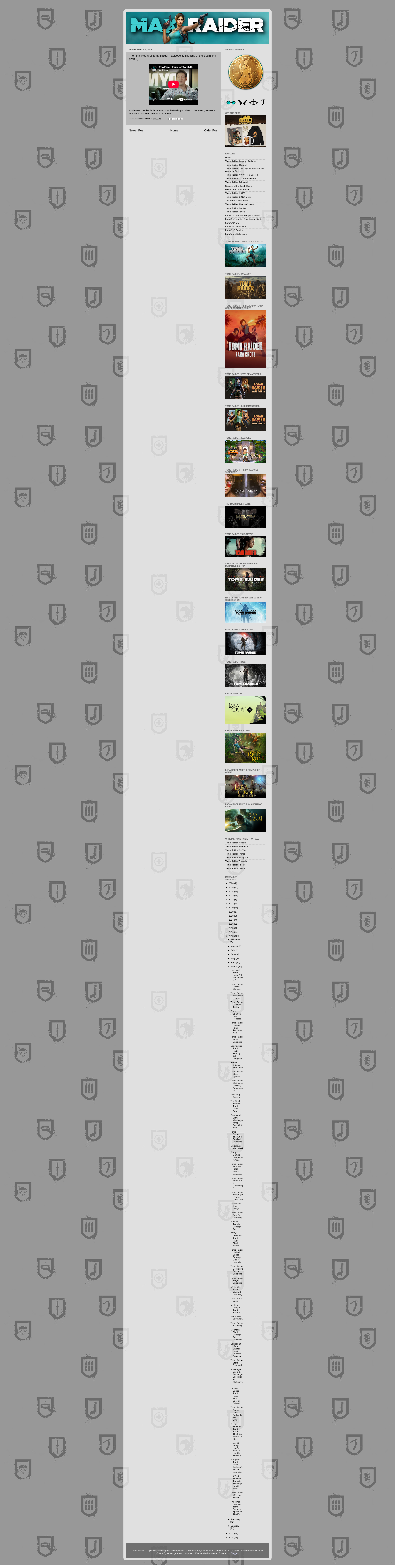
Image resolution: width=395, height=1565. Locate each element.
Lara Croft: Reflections (236, 234)
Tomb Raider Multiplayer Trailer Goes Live (237, 1196)
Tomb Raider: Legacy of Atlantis (240, 161)
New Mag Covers (235, 1096)
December (236, 939)
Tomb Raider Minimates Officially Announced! (237, 1085)
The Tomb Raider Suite (236, 200)
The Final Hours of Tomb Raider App (236, 1106)
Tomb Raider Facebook (236, 846)
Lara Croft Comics (234, 230)
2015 (231, 928)
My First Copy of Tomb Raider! (235, 1309)
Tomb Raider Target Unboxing (237, 1280)
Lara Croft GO (232, 223)
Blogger (234, 1553)
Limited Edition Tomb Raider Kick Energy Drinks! (235, 1396)
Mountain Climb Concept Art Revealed (236, 1335)
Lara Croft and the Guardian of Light (243, 219)
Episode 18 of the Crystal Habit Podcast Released (236, 1350)
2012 (231, 1533)
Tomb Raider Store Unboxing (237, 1039)
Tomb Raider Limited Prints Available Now (237, 1028)
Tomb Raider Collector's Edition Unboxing (237, 1270)
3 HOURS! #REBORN (237, 1318)
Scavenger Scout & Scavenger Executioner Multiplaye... (237, 1377)
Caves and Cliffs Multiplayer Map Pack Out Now (237, 1121)
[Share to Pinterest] (181, 118)
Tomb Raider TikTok (235, 865)
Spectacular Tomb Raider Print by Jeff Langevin (236, 1052)
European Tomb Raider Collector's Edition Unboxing (237, 1465)
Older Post (211, 130)
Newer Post (136, 130)
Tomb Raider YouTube (236, 850)
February (235, 1519)
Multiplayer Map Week (237, 1147)
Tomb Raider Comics (235, 208)
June (234, 954)
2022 (231, 900)
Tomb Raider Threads (236, 861)
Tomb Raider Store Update (237, 1074)
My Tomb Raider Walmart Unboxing (236, 1291)
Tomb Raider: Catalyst (236, 165)
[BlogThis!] (172, 118)
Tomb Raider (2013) (235, 193)
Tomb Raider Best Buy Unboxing (237, 1215)
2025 (231, 887)
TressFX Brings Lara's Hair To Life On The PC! (236, 1449)
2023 (231, 895)
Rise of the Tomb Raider (237, 189)
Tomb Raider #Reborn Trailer (237, 1495)
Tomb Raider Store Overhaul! (237, 1362)
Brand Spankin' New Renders (236, 1015)
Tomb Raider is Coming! (237, 1324)
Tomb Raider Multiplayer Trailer (237, 995)
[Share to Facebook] (178, 118)
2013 (231, 936)
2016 (231, 924)
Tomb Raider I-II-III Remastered (240, 178)
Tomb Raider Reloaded (236, 182)
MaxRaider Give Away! (236, 1206)
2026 (231, 883)
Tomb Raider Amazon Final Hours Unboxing (237, 1169)
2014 (231, 932)
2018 (231, 916)
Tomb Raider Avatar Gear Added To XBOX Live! (237, 1413)
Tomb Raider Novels (235, 212)
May (233, 958)
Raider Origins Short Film (237, 1065)
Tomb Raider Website (235, 843)
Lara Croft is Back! (237, 1299)
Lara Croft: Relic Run (235, 226)
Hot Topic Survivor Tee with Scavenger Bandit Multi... (237, 1482)
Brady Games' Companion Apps (237, 1156)
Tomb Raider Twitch (235, 868)
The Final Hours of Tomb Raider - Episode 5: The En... (237, 1508)
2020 (231, 908)
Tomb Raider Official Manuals (237, 986)
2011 (231, 1537)
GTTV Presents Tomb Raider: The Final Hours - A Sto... (236, 1431)
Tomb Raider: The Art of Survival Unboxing (236, 1137)
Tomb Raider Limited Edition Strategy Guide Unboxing (237, 1256)
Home (174, 130)
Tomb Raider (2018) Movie (238, 197)
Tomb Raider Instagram (236, 857)
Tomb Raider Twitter (235, 854)
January (235, 1526)
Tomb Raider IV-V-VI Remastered (241, 175)
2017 (231, 920)
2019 (231, 912)
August (235, 946)
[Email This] (169, 118)
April (233, 962)
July (233, 950)
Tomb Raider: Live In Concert (239, 204)
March (234, 966)
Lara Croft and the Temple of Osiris (242, 215)
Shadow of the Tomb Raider (239, 186)
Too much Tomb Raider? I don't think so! (237, 975)
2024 (231, 891)
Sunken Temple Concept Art (236, 1225)
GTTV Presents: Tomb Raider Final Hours (236, 1239)
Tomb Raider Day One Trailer (237, 1004)
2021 (231, 904)
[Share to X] (175, 118)
